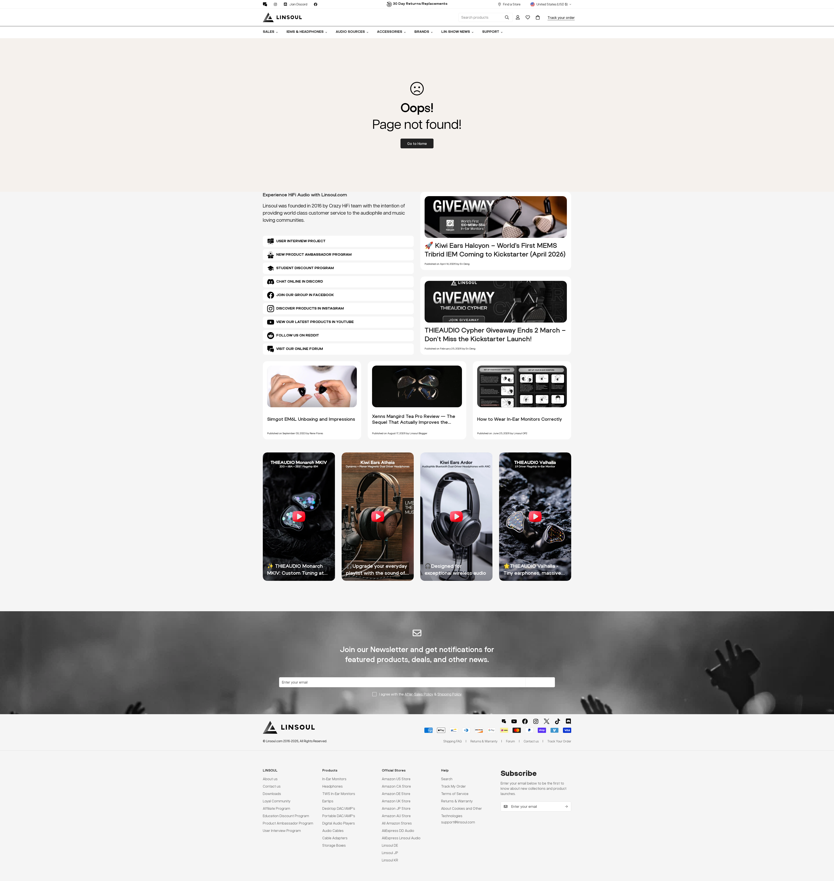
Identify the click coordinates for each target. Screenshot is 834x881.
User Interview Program (282, 830)
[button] (538, 17)
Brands (421, 32)
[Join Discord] (568, 721)
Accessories (389, 32)
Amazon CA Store (396, 786)
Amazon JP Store (396, 808)
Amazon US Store (396, 778)
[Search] (507, 17)
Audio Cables (333, 830)
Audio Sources (350, 32)
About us (270, 778)
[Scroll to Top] (826, 857)
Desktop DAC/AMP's (338, 808)
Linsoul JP (390, 852)
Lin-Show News (455, 32)
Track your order (561, 17)
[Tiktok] (557, 721)
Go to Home (417, 143)
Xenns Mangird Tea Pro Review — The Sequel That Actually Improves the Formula (413, 422)
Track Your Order (559, 741)
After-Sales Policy (419, 694)
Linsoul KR (390, 860)
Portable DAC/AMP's (338, 815)
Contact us (272, 786)
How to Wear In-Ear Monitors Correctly (519, 419)
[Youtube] (514, 721)
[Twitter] (546, 721)
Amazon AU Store (396, 815)
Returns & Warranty (457, 800)
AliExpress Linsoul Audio (401, 837)
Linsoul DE (390, 845)
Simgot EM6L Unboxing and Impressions (311, 419)
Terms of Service (454, 793)
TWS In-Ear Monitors (338, 793)
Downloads (272, 793)
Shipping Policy (449, 694)
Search (446, 778)
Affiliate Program (276, 808)
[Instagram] (275, 4)
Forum (510, 741)
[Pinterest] (265, 4)
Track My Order (453, 786)
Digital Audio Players (338, 823)
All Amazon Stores (397, 823)
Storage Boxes (334, 845)
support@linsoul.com (458, 822)
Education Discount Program (286, 815)
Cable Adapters (335, 837)
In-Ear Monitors (334, 778)
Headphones (332, 786)
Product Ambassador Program (288, 823)
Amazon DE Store (396, 793)
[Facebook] (315, 4)
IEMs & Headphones (305, 32)
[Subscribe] (566, 806)
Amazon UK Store (396, 800)
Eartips (327, 800)
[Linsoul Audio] (282, 17)
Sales (268, 32)
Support (490, 32)
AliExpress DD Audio (398, 830)
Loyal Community (277, 800)
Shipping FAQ (452, 741)
